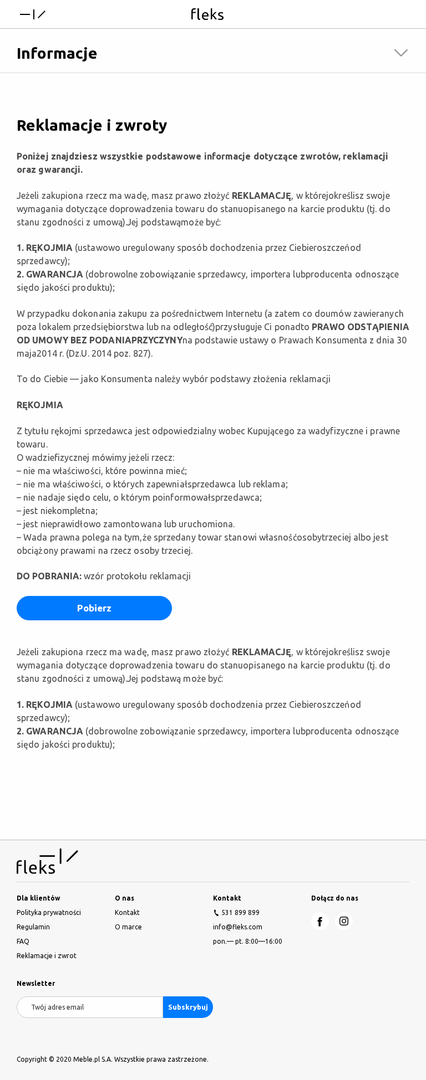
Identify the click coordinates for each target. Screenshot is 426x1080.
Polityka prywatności (49, 912)
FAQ (23, 941)
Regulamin (33, 926)
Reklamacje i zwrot (47, 955)
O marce (128, 926)
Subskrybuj (188, 1007)
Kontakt (127, 912)
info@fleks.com (237, 926)
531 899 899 (240, 912)
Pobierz (94, 608)
